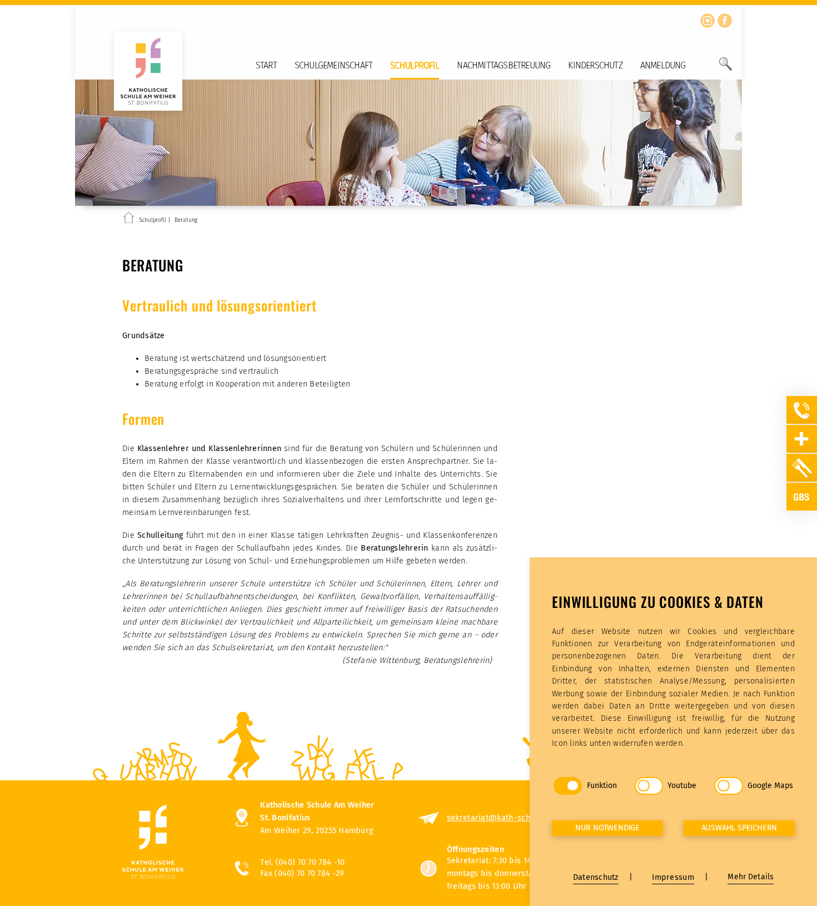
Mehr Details (751, 877)
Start (266, 65)
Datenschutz (596, 877)
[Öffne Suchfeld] (725, 68)
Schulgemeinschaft (333, 65)
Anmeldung (663, 65)
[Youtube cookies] (649, 786)
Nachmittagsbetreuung (503, 65)
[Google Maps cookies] (728, 786)
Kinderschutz (595, 65)
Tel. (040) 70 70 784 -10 (302, 862)
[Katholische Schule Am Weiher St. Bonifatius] (167, 843)
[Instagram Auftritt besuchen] (707, 20)
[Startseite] (128, 219)
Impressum (673, 877)
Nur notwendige (607, 828)
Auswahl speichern (739, 828)
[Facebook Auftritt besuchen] (725, 20)
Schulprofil (414, 65)
